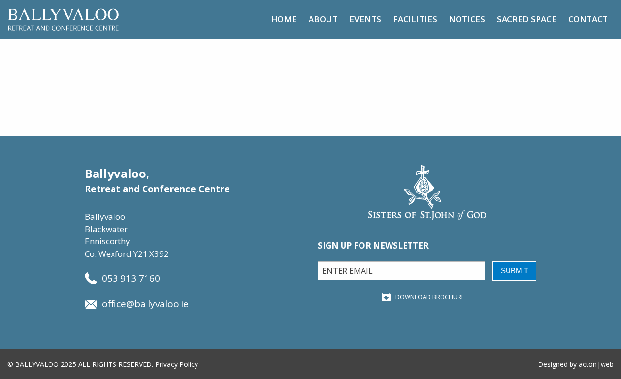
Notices (467, 19)
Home (284, 19)
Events (365, 19)
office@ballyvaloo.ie (145, 304)
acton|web (596, 364)
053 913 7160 (131, 278)
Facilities (415, 19)
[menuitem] (284, 19)
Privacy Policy (176, 364)
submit (514, 271)
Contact (588, 19)
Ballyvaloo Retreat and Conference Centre (63, 19)
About (323, 19)
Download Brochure (430, 296)
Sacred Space (526, 19)
